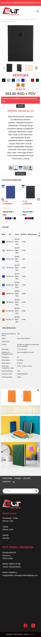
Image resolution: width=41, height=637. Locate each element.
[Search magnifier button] (36, 491)
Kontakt (7, 482)
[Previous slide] (4, 68)
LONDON (27, 203)
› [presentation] (38, 199)
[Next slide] (36, 68)
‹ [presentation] (2, 199)
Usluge (26, 478)
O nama (17, 478)
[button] (9, 67)
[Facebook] (25, 626)
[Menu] (38, 11)
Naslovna (7, 478)
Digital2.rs (32, 634)
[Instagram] (33, 626)
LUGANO (7, 203)
